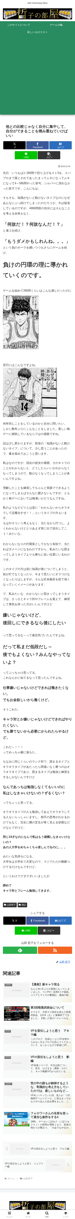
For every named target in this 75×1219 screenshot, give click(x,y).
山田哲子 (11, 905)
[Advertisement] (37, 77)
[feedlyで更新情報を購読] (20, 950)
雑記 (24, 905)
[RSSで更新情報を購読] (55, 950)
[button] (49, 155)
